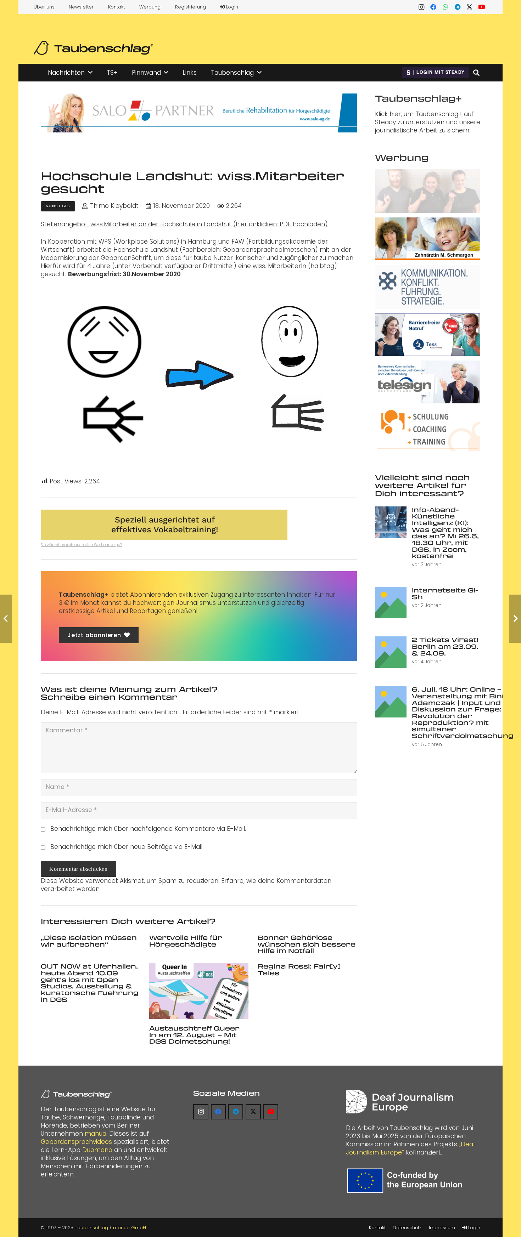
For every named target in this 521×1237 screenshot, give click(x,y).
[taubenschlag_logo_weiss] (76, 1094)
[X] (470, 7)
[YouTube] (482, 7)
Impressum (442, 1227)
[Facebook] (433, 7)
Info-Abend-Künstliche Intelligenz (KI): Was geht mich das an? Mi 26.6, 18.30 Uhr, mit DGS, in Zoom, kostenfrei (445, 532)
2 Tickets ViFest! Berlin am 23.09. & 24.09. (445, 646)
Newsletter (81, 7)
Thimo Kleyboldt (114, 206)
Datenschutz (407, 1227)
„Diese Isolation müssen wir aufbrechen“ (89, 940)
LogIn (231, 7)
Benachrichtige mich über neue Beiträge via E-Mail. (126, 846)
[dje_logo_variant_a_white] (399, 1101)
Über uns (44, 7)
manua (95, 1133)
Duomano (97, 1150)
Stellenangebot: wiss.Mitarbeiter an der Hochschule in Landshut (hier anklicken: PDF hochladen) (184, 224)
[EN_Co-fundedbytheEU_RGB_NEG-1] (406, 1180)
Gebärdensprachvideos (76, 1141)
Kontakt (116, 7)
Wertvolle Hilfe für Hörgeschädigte (185, 940)
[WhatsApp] (445, 7)
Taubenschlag (91, 1227)
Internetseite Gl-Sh (445, 593)
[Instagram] (421, 7)
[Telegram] (458, 7)
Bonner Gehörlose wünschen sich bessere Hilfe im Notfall (306, 944)
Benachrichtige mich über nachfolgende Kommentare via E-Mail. (148, 828)
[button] (90, 72)
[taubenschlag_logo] (93, 48)
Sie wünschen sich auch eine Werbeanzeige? (81, 544)
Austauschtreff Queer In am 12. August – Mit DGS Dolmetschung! (194, 1034)
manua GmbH (129, 1227)
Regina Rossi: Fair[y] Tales (299, 969)
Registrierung (190, 7)
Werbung (150, 7)
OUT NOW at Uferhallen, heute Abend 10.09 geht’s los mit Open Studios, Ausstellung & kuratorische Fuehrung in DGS (90, 982)
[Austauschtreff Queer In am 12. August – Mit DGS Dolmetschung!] (198, 990)
